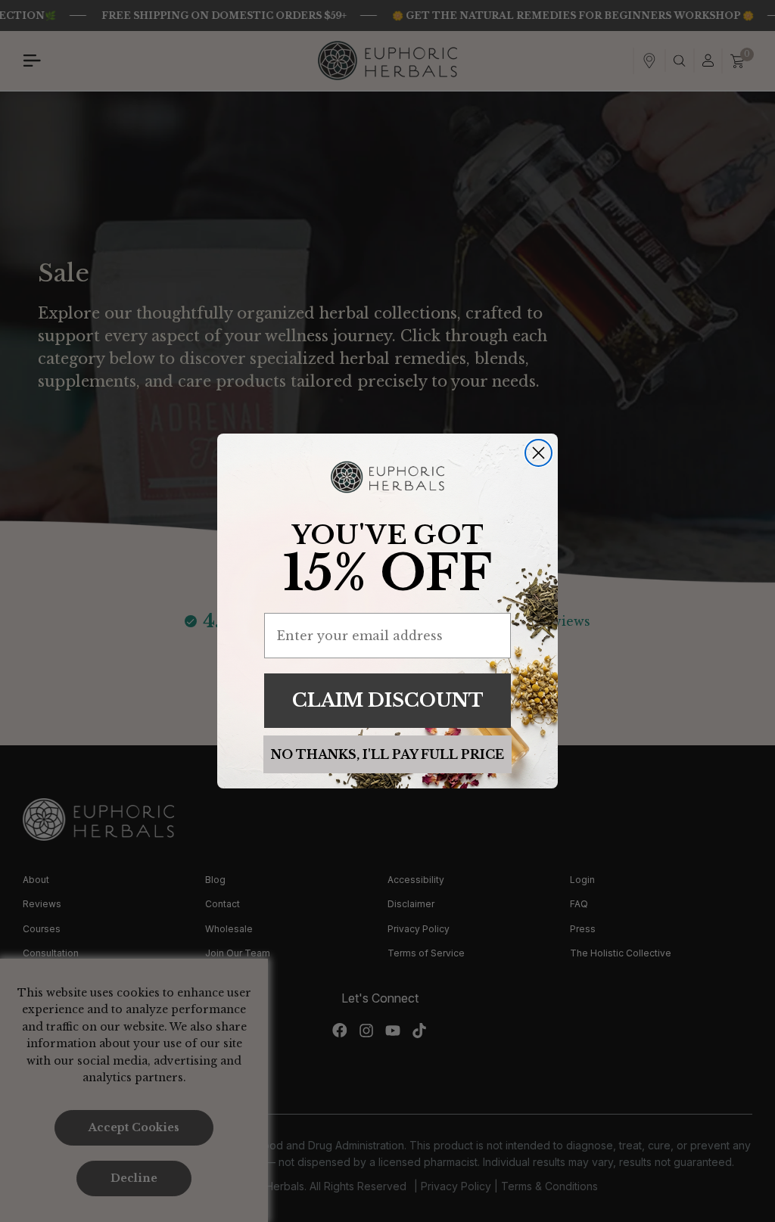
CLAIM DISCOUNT (388, 700)
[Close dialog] (538, 453)
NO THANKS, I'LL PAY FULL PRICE (387, 754)
